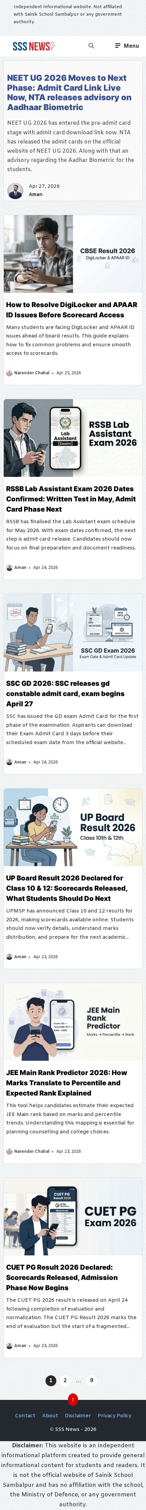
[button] (91, 46)
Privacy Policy (114, 1416)
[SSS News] (32, 46)
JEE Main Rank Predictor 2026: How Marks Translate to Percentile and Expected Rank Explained (66, 1083)
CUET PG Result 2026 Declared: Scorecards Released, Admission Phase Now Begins (62, 1277)
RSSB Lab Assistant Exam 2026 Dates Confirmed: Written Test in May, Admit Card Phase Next (71, 499)
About (50, 1416)
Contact (25, 1416)
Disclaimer (78, 1416)
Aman (35, 195)
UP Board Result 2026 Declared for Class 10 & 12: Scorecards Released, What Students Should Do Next (66, 888)
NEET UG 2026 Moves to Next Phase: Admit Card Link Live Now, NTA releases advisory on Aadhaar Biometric (69, 92)
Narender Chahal (32, 373)
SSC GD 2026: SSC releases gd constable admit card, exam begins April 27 (65, 693)
